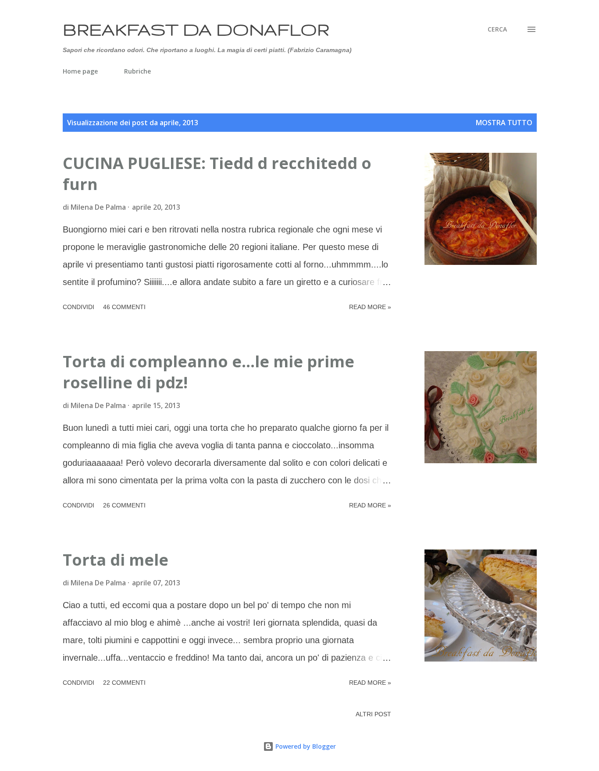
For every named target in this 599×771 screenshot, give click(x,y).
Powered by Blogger (305, 746)
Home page (80, 71)
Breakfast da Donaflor (196, 29)
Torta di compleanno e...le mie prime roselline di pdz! (208, 372)
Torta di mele (115, 559)
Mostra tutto (504, 122)
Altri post (373, 714)
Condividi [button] (78, 306)
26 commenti (124, 505)
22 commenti (124, 682)
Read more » (370, 306)
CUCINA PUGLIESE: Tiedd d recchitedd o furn (217, 173)
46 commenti (124, 306)
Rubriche (137, 71)
